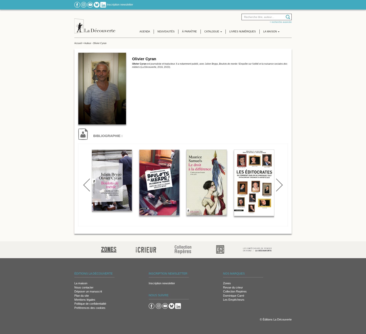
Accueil (78, 43)
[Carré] (220, 249)
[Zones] (108, 249)
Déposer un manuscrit (88, 291)
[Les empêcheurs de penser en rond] (257, 249)
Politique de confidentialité (90, 303)
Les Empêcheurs (233, 299)
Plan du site (81, 295)
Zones (227, 283)
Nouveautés (166, 31)
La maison (80, 283)
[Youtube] (90, 4)
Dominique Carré (233, 295)
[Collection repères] (183, 249)
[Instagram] (84, 4)
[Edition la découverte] (94, 23)
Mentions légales (84, 299)
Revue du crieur (233, 287)
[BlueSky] (97, 4)
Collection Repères (235, 291)
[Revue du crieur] (146, 249)
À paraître (189, 31)
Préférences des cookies (89, 307)
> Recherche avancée (281, 22)
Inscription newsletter (120, 4)
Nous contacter (83, 287)
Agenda (145, 31)
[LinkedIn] (103, 4)
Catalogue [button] (212, 31)
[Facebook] (77, 4)
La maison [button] (270, 31)
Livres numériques (242, 31)
